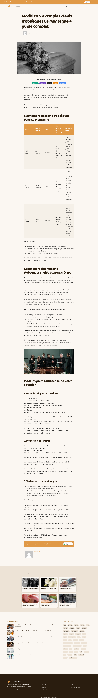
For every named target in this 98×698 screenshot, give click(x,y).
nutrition (84, 643)
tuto (75, 654)
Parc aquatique (67, 646)
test (64, 654)
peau (85, 646)
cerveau (65, 628)
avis (65, 625)
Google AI (62, 83)
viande (65, 657)
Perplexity (42, 83)
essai (65, 637)
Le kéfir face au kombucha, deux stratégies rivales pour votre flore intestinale (34, 631)
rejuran (65, 651)
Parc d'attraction (77, 646)
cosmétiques (74, 631)
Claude (55, 83)
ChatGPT (35, 83)
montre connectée (68, 643)
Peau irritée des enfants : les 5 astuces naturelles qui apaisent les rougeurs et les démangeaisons (34, 625)
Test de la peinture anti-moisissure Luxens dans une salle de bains (31, 649)
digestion (78, 634)
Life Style (24, 12)
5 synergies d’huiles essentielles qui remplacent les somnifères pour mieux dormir (35, 643)
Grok (49, 83)
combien (84, 628)
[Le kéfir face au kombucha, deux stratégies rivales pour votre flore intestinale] (10, 632)
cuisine (65, 634)
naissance (77, 643)
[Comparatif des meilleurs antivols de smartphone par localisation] (10, 656)
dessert (71, 634)
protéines (76, 648)
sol (81, 651)
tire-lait (70, 654)
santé (76, 651)
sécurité (86, 651)
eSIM (84, 634)
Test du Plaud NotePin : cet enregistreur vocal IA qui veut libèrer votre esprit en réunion (36, 637)
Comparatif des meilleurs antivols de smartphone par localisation (31, 655)
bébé (88, 625)
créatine (82, 631)
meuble (81, 640)
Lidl (70, 640)
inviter (84, 637)
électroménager (73, 657)
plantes (65, 648)
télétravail (81, 654)
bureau (82, 625)
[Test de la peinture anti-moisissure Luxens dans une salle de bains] (10, 650)
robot (71, 651)
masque (75, 640)
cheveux (72, 628)
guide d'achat (72, 637)
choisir (78, 628)
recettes (83, 648)
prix (71, 648)
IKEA (79, 637)
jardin (65, 640)
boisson (70, 625)
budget (76, 625)
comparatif (66, 631)
